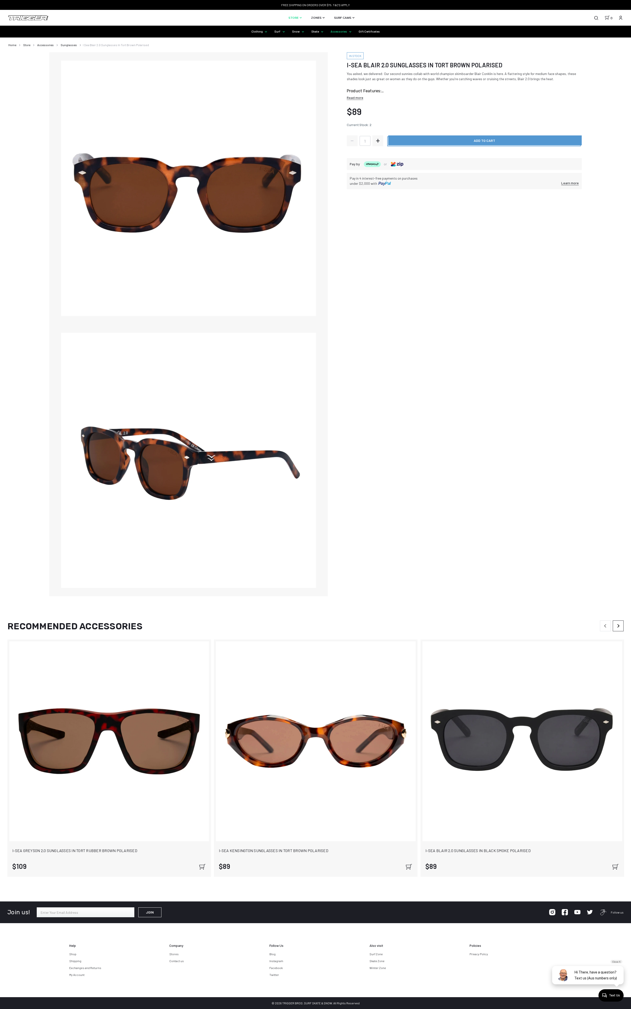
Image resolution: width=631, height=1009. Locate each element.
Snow (296, 31)
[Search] (596, 18)
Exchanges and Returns (85, 968)
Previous (605, 625)
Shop (72, 954)
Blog (272, 954)
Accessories (339, 31)
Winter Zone (377, 968)
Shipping (75, 961)
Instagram (276, 961)
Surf (277, 31)
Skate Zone (377, 961)
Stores (174, 954)
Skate (315, 31)
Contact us (176, 961)
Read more (355, 97)
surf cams (343, 17)
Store (293, 17)
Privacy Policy (479, 954)
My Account (77, 974)
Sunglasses (69, 45)
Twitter (274, 974)
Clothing (257, 31)
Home (12, 45)
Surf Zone (376, 954)
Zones (316, 17)
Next (618, 625)
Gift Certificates (369, 31)
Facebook (276, 968)
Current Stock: (359, 125)
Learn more (570, 183)
